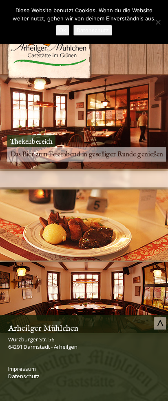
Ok (62, 30)
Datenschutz (24, 376)
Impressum (22, 368)
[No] (158, 22)
